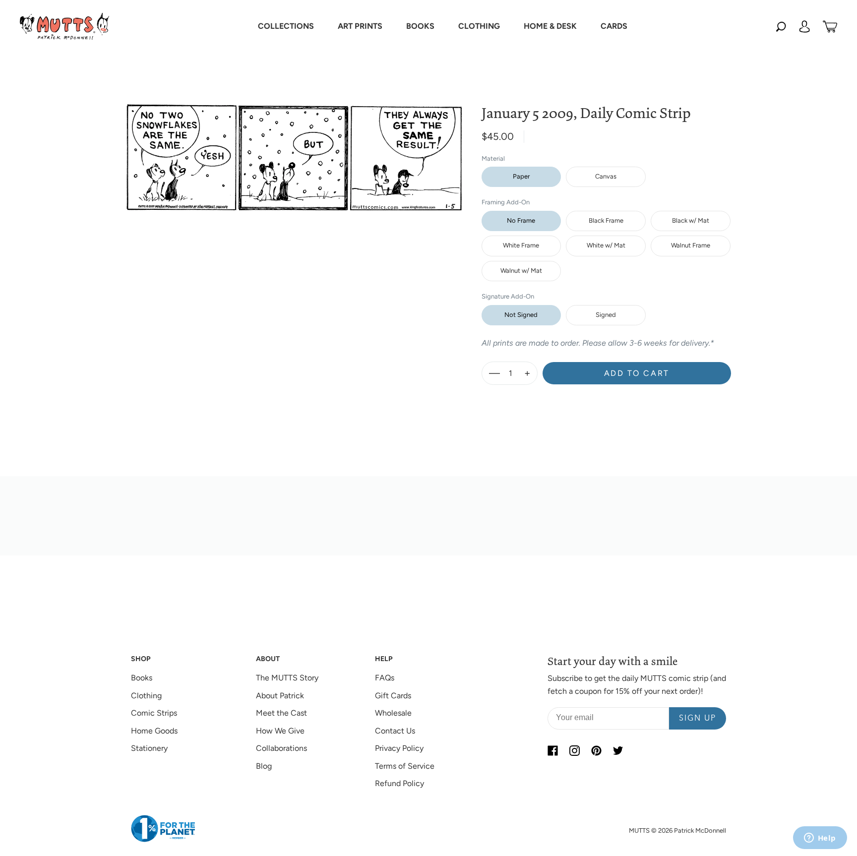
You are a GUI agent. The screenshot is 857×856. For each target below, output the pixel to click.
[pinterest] (596, 750)
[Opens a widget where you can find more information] (820, 838)
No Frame (521, 220)
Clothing (146, 695)
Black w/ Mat (690, 220)
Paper (521, 176)
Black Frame (606, 220)
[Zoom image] (294, 149)
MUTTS (639, 830)
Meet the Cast (281, 713)
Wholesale (393, 713)
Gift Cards (393, 695)
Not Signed (521, 314)
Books (141, 677)
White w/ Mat (606, 245)
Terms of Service (404, 766)
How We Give (280, 730)
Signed (606, 314)
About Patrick (280, 695)
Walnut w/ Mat (521, 270)
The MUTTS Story (287, 677)
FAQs (384, 677)
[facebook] (552, 750)
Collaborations (281, 748)
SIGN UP (697, 719)
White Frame (521, 245)
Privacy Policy (399, 748)
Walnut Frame (690, 245)
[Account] (804, 26)
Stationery (149, 748)
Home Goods (154, 730)
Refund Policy (399, 783)
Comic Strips (154, 713)
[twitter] (618, 750)
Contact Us (395, 730)
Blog (264, 766)
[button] (286, 26)
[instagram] (574, 750)
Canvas (605, 176)
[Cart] (830, 26)
